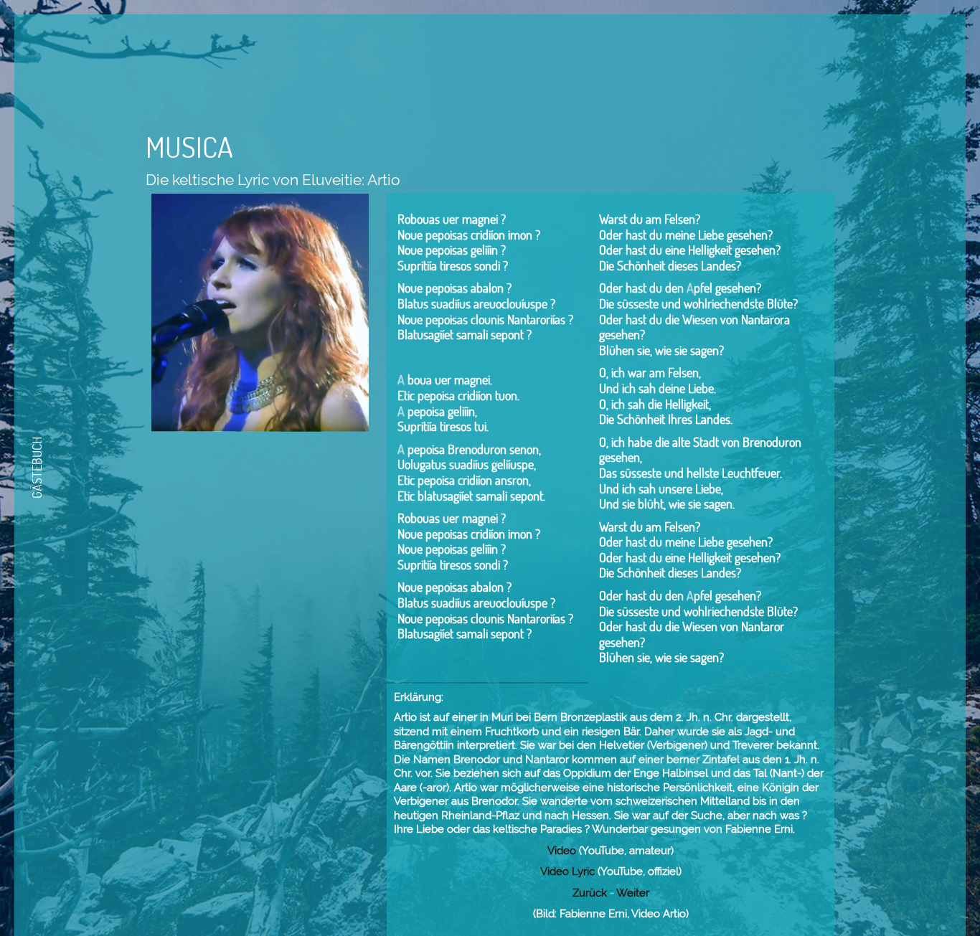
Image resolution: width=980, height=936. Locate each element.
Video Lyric (567, 871)
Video (561, 850)
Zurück (590, 893)
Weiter (632, 893)
